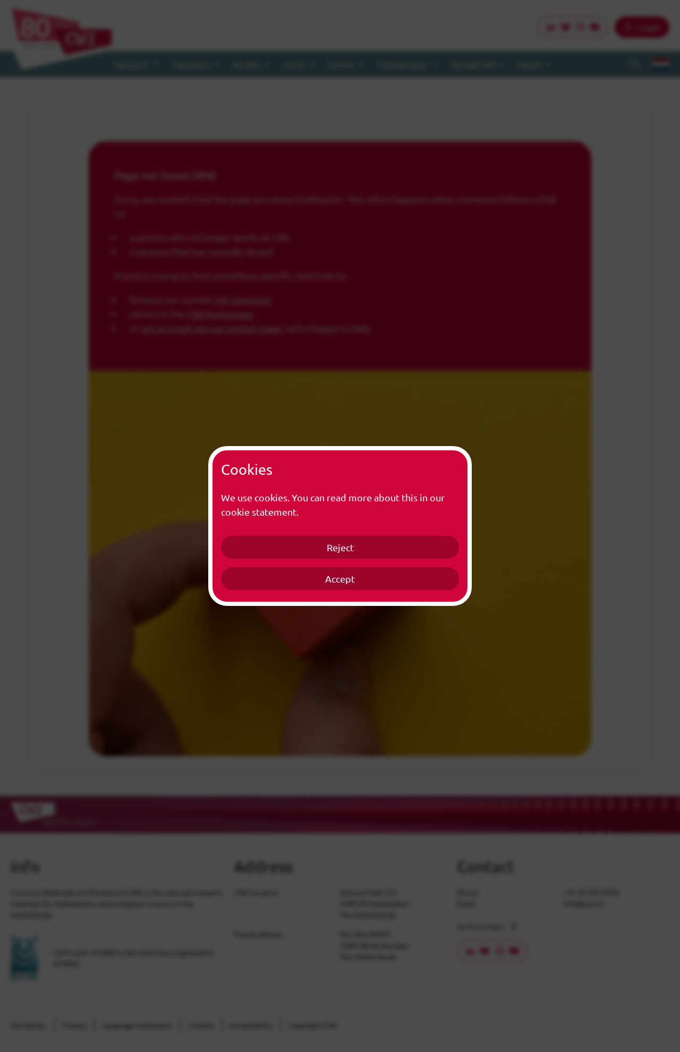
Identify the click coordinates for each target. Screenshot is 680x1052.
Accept (340, 578)
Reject (340, 547)
